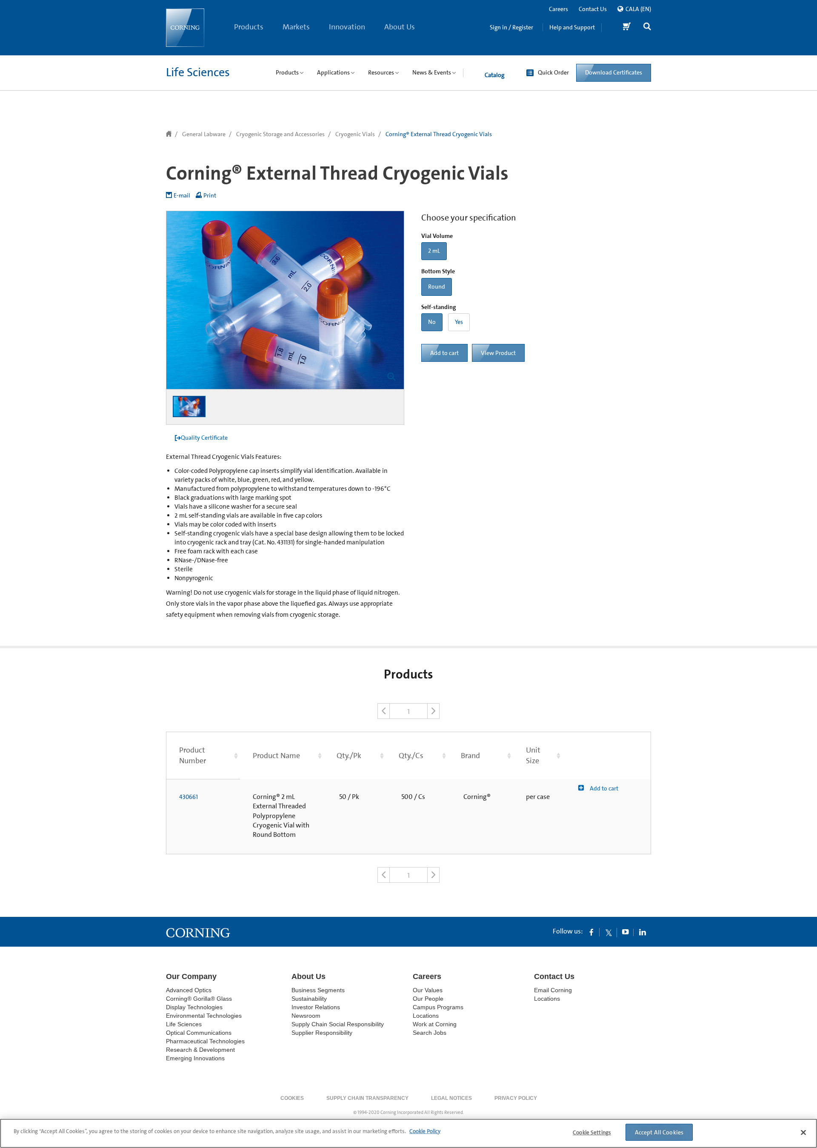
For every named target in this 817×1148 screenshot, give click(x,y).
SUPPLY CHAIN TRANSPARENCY (367, 1098)
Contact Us (593, 9)
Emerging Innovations (195, 1058)
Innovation (347, 27)
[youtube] (625, 931)
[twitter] (608, 931)
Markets (296, 27)
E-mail (182, 195)
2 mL (434, 251)
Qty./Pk (349, 755)
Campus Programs (438, 1007)
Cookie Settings (592, 1132)
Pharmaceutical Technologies (205, 1041)
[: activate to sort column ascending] (607, 755)
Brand (470, 755)
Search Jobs (429, 1032)
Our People (428, 998)
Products (248, 27)
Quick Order (553, 72)
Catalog (494, 75)
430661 (188, 797)
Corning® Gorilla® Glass (199, 998)
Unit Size (533, 755)
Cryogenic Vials (355, 134)
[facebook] (591, 931)
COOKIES (292, 1098)
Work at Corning (435, 1024)
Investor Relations (315, 1007)
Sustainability (309, 998)
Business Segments (318, 990)
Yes (459, 322)
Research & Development (200, 1049)
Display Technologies (194, 1007)
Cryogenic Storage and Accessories (280, 134)
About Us (399, 27)
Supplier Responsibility (321, 1032)
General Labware (204, 134)
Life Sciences (198, 72)
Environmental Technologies (204, 1015)
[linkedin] (642, 931)
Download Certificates (613, 72)
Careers (558, 9)
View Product (498, 353)
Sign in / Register (511, 27)
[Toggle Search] (647, 27)
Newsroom (305, 1015)
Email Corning (553, 990)
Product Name (276, 755)
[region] (408, 1133)
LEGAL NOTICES (451, 1098)
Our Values (428, 990)
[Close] (803, 1132)
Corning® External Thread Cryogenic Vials (439, 134)
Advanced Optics (188, 990)
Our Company (191, 976)
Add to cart (444, 353)
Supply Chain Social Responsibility (337, 1024)
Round (436, 286)
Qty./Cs (411, 755)
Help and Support (572, 27)
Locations (426, 1015)
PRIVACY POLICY (515, 1098)
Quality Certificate (204, 437)
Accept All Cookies (659, 1132)
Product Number (192, 755)
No (432, 322)
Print (209, 195)
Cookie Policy (424, 1131)
